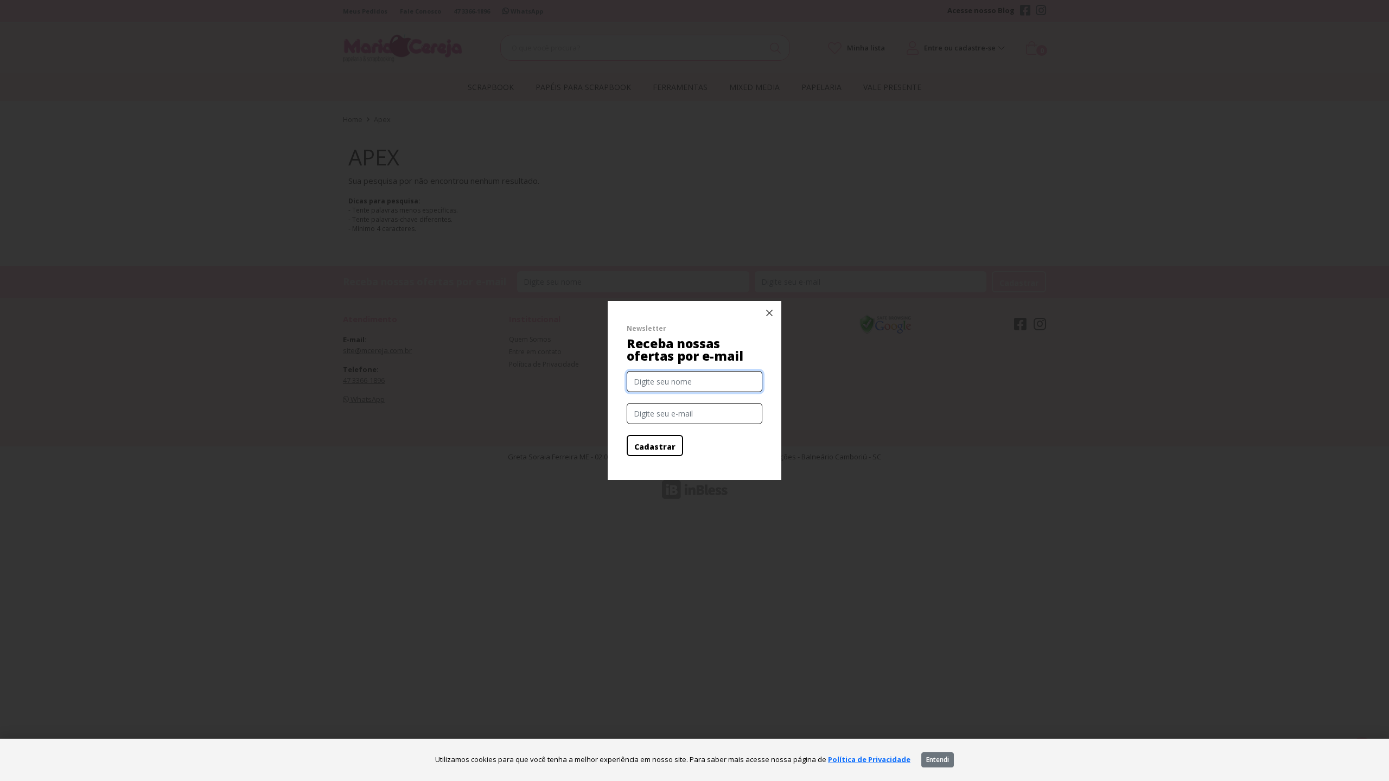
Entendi (937, 759)
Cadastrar (655, 446)
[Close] (769, 313)
